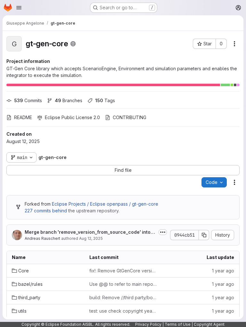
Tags (105, 100)
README (23, 117)
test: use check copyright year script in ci (123, 311)
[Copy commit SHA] (204, 235)
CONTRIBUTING (129, 117)
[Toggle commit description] (163, 232)
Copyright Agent (209, 324)
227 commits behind (46, 210)
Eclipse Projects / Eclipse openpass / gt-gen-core (105, 204)
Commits (28, 100)
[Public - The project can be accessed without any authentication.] (73, 43)
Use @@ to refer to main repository (123, 284)
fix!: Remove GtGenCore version (123, 270)
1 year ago (223, 270)
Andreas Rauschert (42, 238)
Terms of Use (178, 324)
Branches (68, 100)
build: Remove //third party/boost (123, 297)
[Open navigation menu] (19, 8)
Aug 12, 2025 (91, 238)
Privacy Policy (148, 324)
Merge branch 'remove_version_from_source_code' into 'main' (88, 232)
